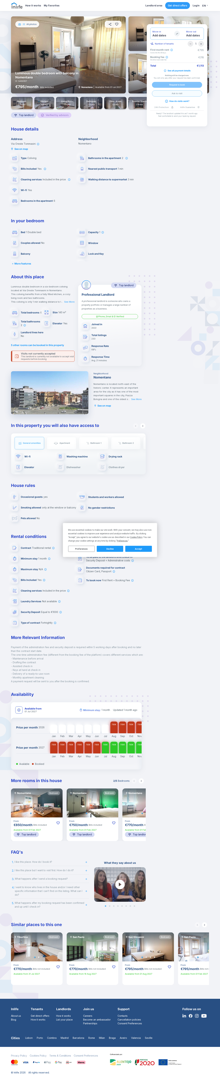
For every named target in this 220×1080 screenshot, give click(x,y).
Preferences (81, 549)
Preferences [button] (122, 541)
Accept (138, 549)
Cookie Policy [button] (136, 537)
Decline (110, 549)
